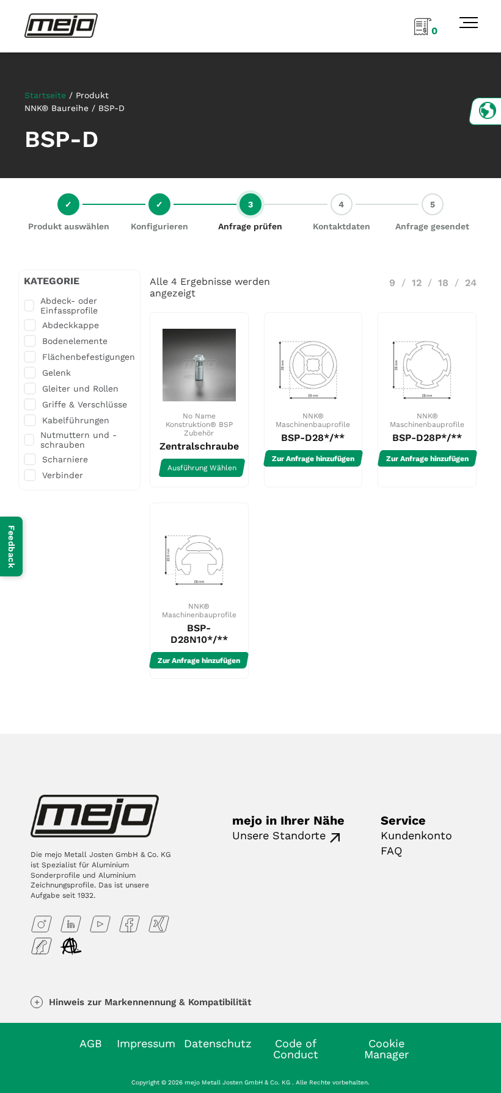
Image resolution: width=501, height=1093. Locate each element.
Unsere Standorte (279, 835)
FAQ (391, 850)
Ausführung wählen (201, 468)
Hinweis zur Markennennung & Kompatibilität (150, 1002)
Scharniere (65, 459)
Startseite (45, 95)
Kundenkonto (416, 835)
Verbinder (62, 475)
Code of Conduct (295, 1049)
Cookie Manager (386, 1049)
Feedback (11, 546)
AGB (90, 1043)
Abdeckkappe (70, 325)
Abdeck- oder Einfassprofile (69, 305)
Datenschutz (218, 1043)
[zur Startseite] (61, 25)
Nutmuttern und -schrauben (78, 440)
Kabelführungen (75, 420)
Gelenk (56, 373)
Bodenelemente (75, 341)
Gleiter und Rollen (80, 388)
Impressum (146, 1043)
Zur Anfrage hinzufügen (313, 458)
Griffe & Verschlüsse (84, 404)
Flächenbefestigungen (88, 357)
